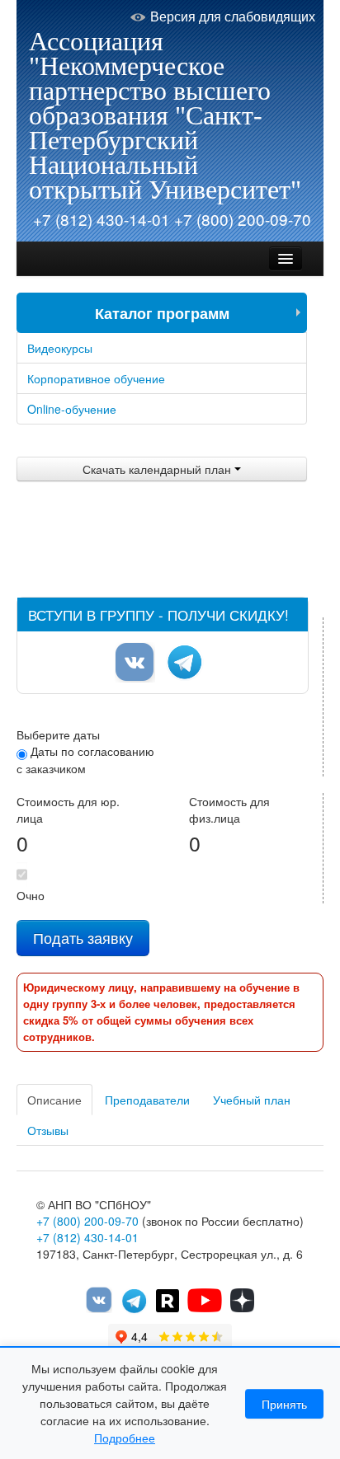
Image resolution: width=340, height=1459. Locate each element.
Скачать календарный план (158, 469)
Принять (284, 1404)
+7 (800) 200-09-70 (242, 219)
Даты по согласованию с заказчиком (85, 759)
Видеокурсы (59, 348)
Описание (54, 1099)
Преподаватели (147, 1099)
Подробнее (124, 1437)
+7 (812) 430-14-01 (101, 219)
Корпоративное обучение (96, 378)
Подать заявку (83, 937)
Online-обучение (71, 409)
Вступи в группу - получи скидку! (158, 614)
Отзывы (47, 1130)
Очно (31, 895)
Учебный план (251, 1099)
